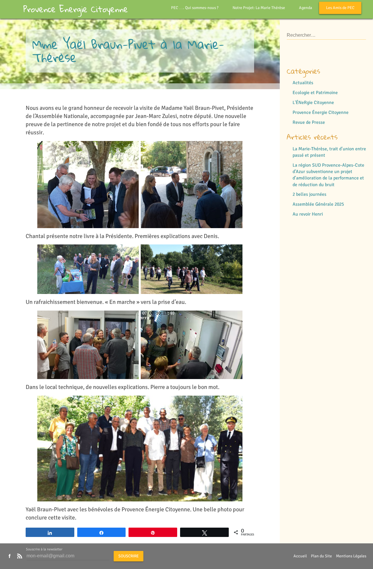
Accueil (300, 556)
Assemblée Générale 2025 (318, 204)
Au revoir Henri (308, 214)
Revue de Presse (309, 122)
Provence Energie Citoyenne (75, 9)
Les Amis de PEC (340, 7)
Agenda (305, 7)
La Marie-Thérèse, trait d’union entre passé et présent (329, 152)
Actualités (303, 83)
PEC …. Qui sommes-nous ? (195, 7)
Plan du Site (321, 556)
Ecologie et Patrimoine (315, 93)
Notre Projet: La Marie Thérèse (259, 7)
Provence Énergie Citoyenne (321, 112)
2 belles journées (309, 194)
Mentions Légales (351, 556)
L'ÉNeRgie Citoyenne (313, 102)
